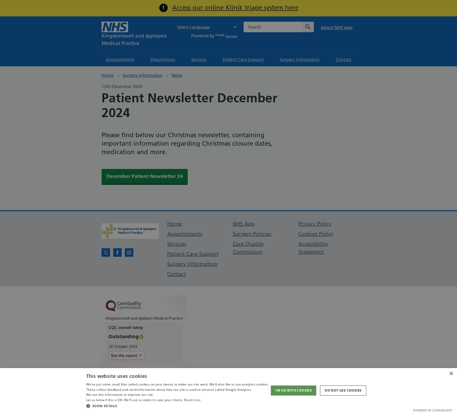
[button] (177, 406)
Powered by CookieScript (433, 410)
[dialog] (228, 390)
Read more (192, 400)
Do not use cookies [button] (343, 390)
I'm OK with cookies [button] (293, 390)
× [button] (451, 374)
